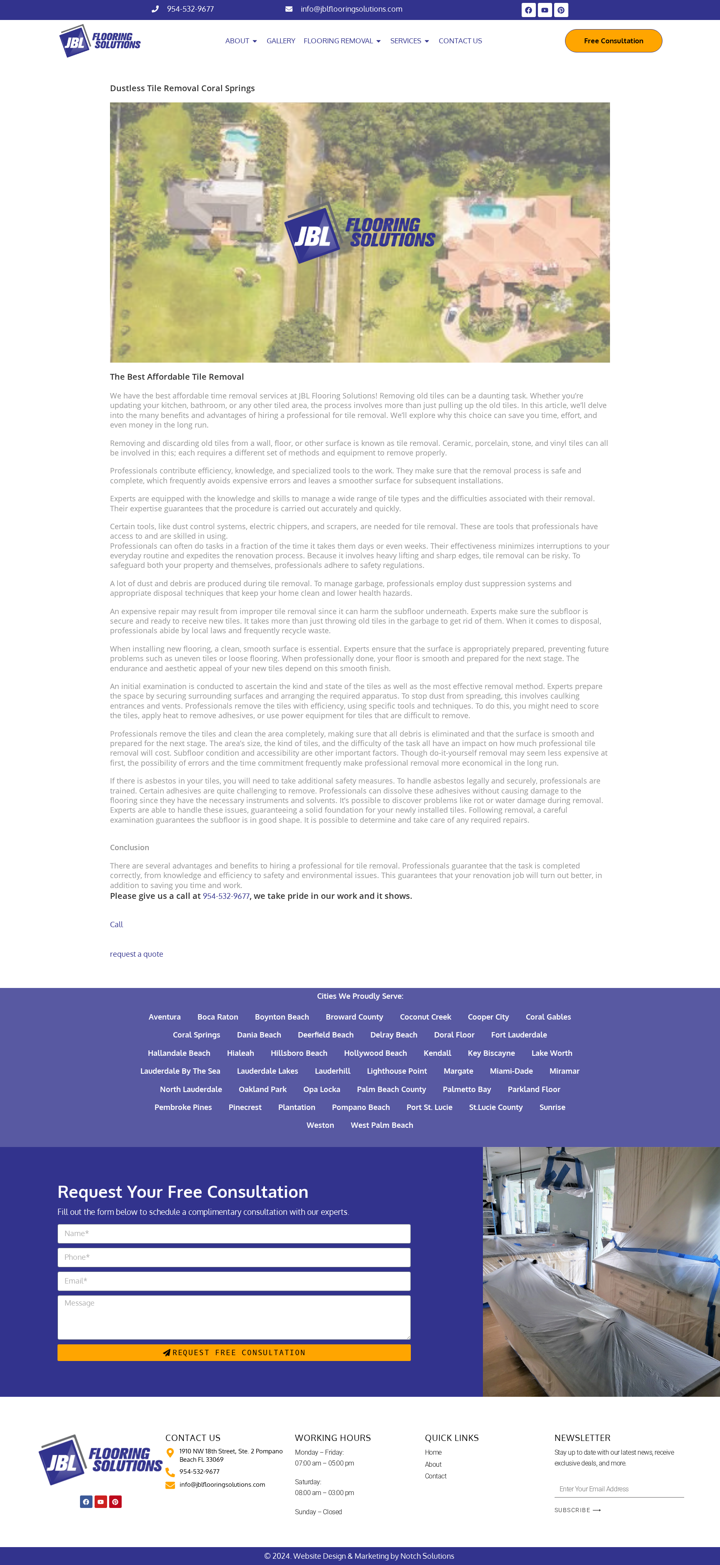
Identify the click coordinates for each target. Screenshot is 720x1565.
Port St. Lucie (429, 1107)
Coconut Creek (425, 1016)
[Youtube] (545, 10)
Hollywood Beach (375, 1052)
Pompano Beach (361, 1107)
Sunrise (552, 1107)
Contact (436, 1476)
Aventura (165, 1016)
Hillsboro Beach (299, 1052)
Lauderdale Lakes (267, 1070)
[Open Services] (426, 40)
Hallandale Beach (179, 1052)
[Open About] (254, 40)
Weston (320, 1125)
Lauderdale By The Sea (180, 1070)
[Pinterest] (561, 10)
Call (116, 924)
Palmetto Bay (467, 1089)
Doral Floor (454, 1034)
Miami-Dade (511, 1070)
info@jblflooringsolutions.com (351, 8)
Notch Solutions (428, 1555)
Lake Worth (552, 1052)
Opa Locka (321, 1089)
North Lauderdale (191, 1089)
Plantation (296, 1107)
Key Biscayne (491, 1052)
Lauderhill (332, 1070)
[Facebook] (529, 10)
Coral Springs (196, 1034)
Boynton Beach (282, 1016)
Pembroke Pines (183, 1107)
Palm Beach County (391, 1089)
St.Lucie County (496, 1107)
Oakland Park (263, 1089)
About (433, 1464)
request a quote (136, 953)
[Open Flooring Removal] (378, 40)
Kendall (437, 1052)
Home (433, 1452)
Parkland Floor (534, 1089)
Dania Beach (259, 1034)
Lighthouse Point (397, 1070)
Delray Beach (394, 1034)
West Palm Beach (382, 1125)
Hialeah (240, 1052)
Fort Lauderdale (519, 1034)
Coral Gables (548, 1016)
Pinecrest (245, 1107)
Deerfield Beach (326, 1034)
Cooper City (488, 1016)
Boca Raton (218, 1016)
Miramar (565, 1070)
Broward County (354, 1016)
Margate (458, 1070)
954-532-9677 (190, 8)
